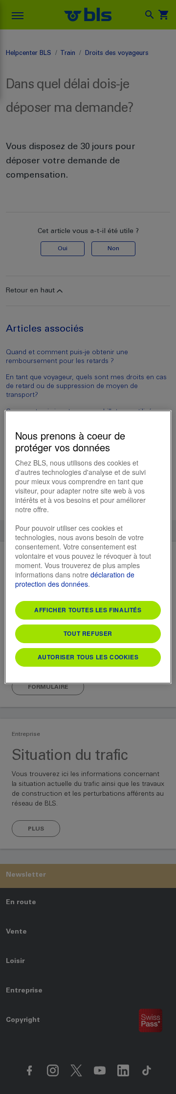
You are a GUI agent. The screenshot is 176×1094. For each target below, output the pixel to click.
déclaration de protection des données (74, 579)
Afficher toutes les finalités (87, 609)
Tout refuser (88, 633)
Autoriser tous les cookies (88, 656)
